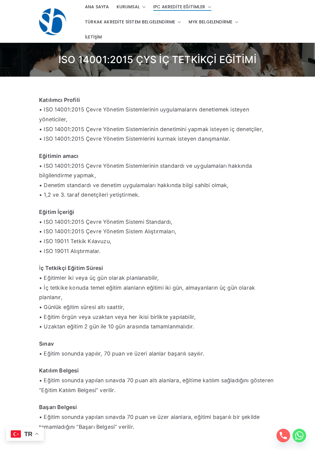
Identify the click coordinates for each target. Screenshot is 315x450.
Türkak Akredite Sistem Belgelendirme (130, 22)
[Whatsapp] (299, 435)
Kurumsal (128, 7)
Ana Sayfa (97, 7)
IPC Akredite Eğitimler (179, 7)
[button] (143, 7)
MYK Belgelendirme (210, 22)
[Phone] (283, 435)
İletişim (93, 37)
